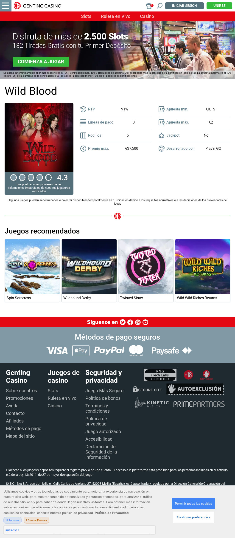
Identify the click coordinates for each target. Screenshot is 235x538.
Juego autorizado (103, 431)
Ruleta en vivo (62, 398)
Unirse (219, 6)
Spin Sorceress (19, 298)
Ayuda (12, 405)
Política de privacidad (96, 421)
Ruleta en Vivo (115, 16)
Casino (147, 16)
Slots (86, 16)
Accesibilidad (98, 439)
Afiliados (15, 421)
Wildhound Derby (77, 298)
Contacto (15, 413)
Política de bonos (102, 398)
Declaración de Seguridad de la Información (101, 452)
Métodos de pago (23, 428)
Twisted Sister (131, 298)
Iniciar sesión (184, 6)
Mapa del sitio (20, 436)
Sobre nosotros (21, 390)
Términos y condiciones (97, 408)
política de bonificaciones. (122, 75)
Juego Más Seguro (104, 390)
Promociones (19, 398)
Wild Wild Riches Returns (197, 298)
